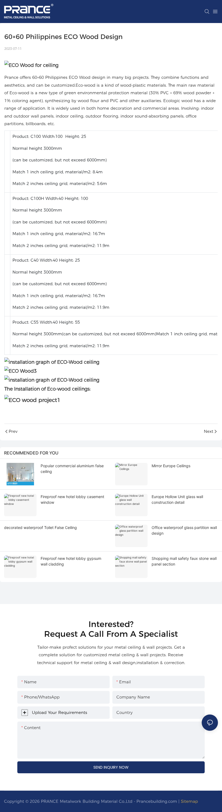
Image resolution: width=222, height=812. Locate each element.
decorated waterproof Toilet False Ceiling (40, 527)
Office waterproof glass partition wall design (184, 530)
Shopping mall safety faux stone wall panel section (184, 561)
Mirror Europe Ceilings (171, 465)
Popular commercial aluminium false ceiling (72, 468)
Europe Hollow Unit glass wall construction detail (177, 499)
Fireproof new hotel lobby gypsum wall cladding (71, 561)
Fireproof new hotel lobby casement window (72, 499)
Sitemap (189, 801)
